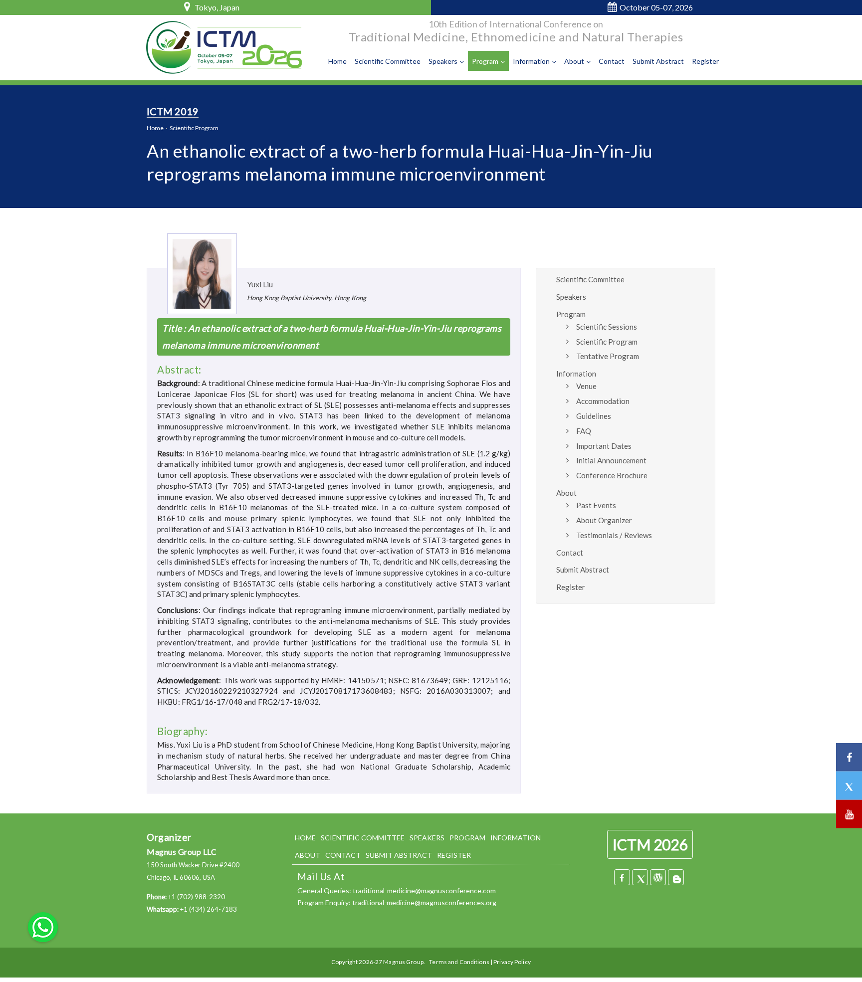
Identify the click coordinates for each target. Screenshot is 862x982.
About (574, 61)
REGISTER (454, 855)
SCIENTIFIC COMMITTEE (363, 837)
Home (337, 61)
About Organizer (604, 520)
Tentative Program (607, 356)
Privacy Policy (512, 962)
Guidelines (593, 415)
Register (705, 61)
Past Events (596, 505)
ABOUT (307, 855)
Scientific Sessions (606, 326)
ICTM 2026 (650, 844)
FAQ (583, 430)
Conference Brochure (611, 475)
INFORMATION (515, 837)
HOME (305, 837)
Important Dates (604, 445)
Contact (612, 61)
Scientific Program (194, 128)
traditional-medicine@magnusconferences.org (424, 902)
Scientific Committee (388, 61)
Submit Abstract (658, 61)
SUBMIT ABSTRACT (399, 855)
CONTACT (343, 855)
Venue (586, 386)
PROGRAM (467, 837)
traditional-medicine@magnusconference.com (424, 890)
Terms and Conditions (459, 962)
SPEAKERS (427, 837)
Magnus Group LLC (181, 851)
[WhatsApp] (43, 926)
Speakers (443, 61)
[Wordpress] (658, 877)
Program (485, 61)
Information (531, 61)
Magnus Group (403, 962)
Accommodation (603, 400)
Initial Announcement (611, 460)
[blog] (676, 877)
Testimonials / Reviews (614, 535)
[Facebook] (622, 877)
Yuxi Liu (260, 284)
